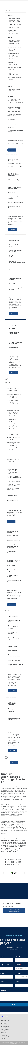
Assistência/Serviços (10, 697)
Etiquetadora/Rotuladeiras (14, 24)
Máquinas (7, 382)
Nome (2, 956)
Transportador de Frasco (15, 202)
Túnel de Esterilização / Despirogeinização (13, 100)
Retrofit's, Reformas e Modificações (15, 342)
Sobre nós (7, 758)
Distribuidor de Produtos (13, 256)
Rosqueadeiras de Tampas (14, 77)
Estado (17, 981)
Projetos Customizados (11, 527)
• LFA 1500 (12, 32)
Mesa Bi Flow (12, 192)
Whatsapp (18, 973)
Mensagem (3, 990)
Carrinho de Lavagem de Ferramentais (14, 118)
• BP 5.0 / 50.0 (12, 49)
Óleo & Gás (10, 127)
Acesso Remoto (13, 347)
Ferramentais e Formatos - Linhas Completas (13, 174)
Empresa (18, 956)
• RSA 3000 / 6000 (14, 64)
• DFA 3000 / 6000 (14, 20)
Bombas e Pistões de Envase (15, 245)
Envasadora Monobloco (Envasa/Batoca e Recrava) (14, 106)
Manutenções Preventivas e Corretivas (13, 327)
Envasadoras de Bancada (14, 47)
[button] (3, 873)
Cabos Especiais (13, 269)
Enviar (14, 1005)
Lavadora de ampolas (13, 30)
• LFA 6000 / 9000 (13, 33)
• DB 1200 (11, 51)
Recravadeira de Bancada (15, 166)
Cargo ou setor (4, 964)
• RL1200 (11, 79)
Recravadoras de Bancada (14, 67)
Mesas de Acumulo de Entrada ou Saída (14, 187)
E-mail (2, 973)
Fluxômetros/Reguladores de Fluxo (16, 288)
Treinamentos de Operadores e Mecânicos (14, 333)
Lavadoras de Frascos (13, 53)
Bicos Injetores (13, 274)
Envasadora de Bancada (14, 163)
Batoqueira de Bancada (14, 169)
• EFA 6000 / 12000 (14, 27)
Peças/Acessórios (9, 611)
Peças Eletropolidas (14, 283)
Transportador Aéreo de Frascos (15, 207)
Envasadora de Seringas (13, 89)
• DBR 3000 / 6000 (14, 42)
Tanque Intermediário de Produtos (15, 251)
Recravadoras (11, 62)
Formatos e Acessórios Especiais (15, 278)
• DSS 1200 (12, 91)
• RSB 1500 (12, 69)
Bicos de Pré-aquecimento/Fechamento (17, 261)
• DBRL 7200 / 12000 (14, 45)
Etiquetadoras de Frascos (14, 72)
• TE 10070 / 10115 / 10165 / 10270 (16, 102)
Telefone (18, 964)
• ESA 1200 (12, 26)
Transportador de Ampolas (13, 197)
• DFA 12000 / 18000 (14, 21)
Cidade (2, 981)
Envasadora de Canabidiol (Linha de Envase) (14, 114)
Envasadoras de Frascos (13, 40)
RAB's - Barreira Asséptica (14, 111)
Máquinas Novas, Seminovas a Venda (15, 131)
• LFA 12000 (12, 58)
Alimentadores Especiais (15, 180)
